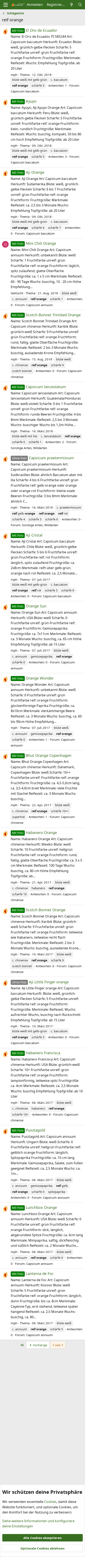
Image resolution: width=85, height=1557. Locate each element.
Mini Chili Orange (34, 243)
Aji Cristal (27, 535)
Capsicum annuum (39, 305)
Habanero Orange (34, 832)
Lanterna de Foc (33, 1273)
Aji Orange (28, 172)
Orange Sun (29, 605)
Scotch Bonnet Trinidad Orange (46, 314)
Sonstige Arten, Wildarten (29, 448)
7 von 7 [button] (57, 1345)
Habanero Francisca (36, 1052)
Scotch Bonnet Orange (38, 909)
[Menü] (6, 5)
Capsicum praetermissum (43, 457)
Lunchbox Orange (34, 1207)
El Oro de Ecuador (34, 30)
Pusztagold (28, 1130)
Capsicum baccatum (25, 91)
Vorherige (39, 1345)
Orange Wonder (33, 678)
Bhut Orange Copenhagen (41, 755)
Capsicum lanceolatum (39, 386)
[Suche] (80, 4)
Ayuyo (24, 101)
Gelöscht (17, 293)
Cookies (50, 1501)
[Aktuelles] (71, 4)
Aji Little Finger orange (40, 981)
